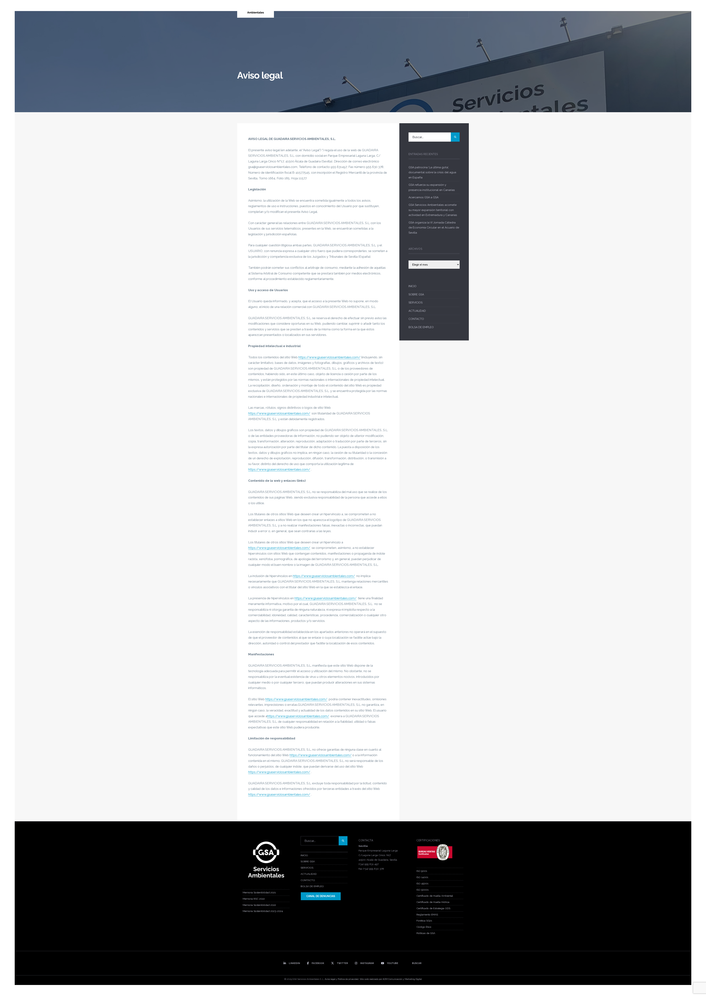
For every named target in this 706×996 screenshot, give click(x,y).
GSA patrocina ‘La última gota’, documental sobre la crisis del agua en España (432, 172)
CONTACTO (416, 319)
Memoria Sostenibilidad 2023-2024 (263, 911)
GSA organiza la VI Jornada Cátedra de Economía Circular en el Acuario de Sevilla (434, 227)
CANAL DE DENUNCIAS (320, 896)
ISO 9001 (421, 870)
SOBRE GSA (416, 294)
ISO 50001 (422, 889)
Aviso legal (330, 979)
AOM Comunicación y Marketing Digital (402, 979)
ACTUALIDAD (417, 311)
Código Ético (423, 926)
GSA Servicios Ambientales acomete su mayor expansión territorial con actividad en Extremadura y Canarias (433, 210)
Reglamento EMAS (427, 914)
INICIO (412, 286)
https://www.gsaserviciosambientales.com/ (329, 357)
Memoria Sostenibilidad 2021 (259, 892)
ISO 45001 (422, 883)
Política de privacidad (348, 979)
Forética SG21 (424, 920)
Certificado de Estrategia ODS (433, 908)
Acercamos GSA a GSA (423, 197)
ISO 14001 (422, 877)
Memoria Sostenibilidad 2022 (259, 904)
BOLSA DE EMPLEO (421, 327)
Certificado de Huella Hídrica (432, 902)
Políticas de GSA (425, 933)
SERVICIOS (415, 302)
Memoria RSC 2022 (254, 898)
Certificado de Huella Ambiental (434, 895)
